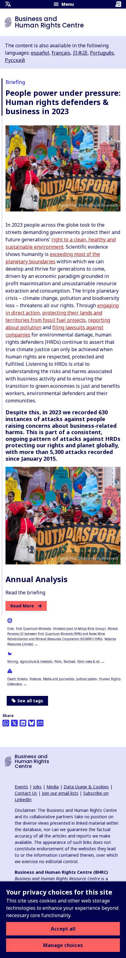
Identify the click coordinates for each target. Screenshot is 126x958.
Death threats (17, 679)
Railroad (69, 661)
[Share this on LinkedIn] (23, 723)
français (61, 52)
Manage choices (63, 945)
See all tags (30, 701)
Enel (10, 628)
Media (52, 787)
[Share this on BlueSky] (31, 723)
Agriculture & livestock (36, 661)
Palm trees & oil (88, 661)
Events (21, 787)
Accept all (63, 928)
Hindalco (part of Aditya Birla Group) (79, 628)
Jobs (37, 787)
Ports (57, 661)
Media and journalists (58, 679)
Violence (35, 679)
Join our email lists (60, 793)
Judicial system (86, 679)
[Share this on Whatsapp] (5, 723)
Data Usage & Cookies (86, 787)
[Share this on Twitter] (14, 723)
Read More (22, 606)
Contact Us (26, 793)
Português (102, 52)
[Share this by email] (40, 723)
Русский (15, 60)
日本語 (80, 52)
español (40, 52)
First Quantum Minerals (33, 628)
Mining (12, 661)
